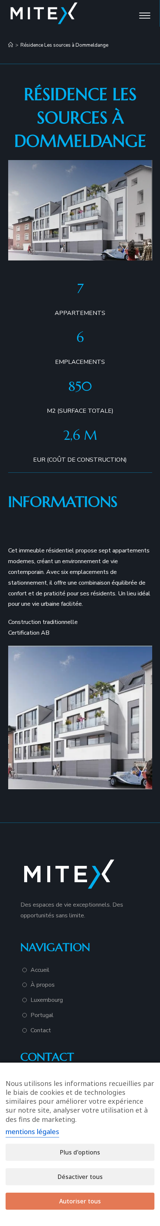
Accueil (40, 970)
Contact (41, 1030)
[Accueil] (10, 45)
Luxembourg (47, 1000)
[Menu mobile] (145, 13)
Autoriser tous (80, 1201)
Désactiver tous (80, 1177)
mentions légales (32, 1131)
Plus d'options (80, 1152)
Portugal (42, 1015)
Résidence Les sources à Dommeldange (64, 45)
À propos (43, 985)
